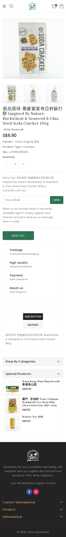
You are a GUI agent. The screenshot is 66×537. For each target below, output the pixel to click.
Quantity (9, 157)
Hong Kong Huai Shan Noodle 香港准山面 (41, 383)
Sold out (18, 235)
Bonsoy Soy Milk (32, 416)
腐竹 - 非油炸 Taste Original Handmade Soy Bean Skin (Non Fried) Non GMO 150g (40, 402)
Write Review (12, 129)
